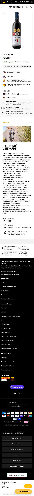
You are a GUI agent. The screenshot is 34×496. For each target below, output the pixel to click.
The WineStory (5, 328)
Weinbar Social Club (7, 344)
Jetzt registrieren (26, 66)
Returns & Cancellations (8, 299)
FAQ (2, 320)
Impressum (4, 291)
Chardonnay (20, 197)
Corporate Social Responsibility (10, 316)
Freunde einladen (6, 370)
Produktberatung (17, 438)
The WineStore (14, 425)
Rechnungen (17, 460)
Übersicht (4, 358)
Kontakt (3, 308)
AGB (2, 282)
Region (20, 177)
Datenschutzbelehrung (8, 287)
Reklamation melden (17, 466)
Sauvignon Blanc (9, 199)
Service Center (17, 444)
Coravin (3, 312)
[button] (2, 7)
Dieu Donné (8, 54)
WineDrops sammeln (7, 362)
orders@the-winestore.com (10, 274)
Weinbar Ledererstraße (8, 340)
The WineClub (5, 324)
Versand (13, 494)
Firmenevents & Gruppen (9, 348)
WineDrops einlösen (7, 366)
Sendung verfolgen (17, 449)
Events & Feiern (6, 332)
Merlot (12, 193)
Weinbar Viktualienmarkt (8, 336)
